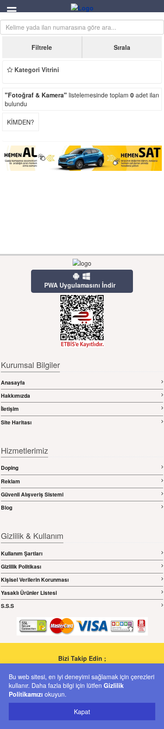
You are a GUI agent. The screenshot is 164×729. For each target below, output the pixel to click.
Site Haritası (16, 422)
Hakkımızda (15, 395)
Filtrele (41, 47)
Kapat (82, 711)
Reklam (10, 481)
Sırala (122, 47)
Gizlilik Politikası (21, 566)
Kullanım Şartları (21, 553)
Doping (9, 468)
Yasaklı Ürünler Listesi (29, 593)
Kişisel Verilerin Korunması (35, 579)
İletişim (10, 409)
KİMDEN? (20, 122)
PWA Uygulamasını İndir (79, 285)
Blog (6, 507)
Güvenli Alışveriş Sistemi (32, 494)
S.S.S (7, 606)
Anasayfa (13, 382)
